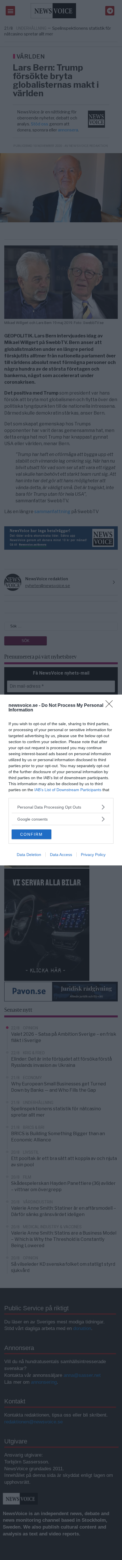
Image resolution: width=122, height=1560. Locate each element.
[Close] (111, 705)
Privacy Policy (93, 854)
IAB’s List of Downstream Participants (67, 789)
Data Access (61, 854)
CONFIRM (31, 834)
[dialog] (61, 780)
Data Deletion (29, 854)
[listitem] (61, 807)
